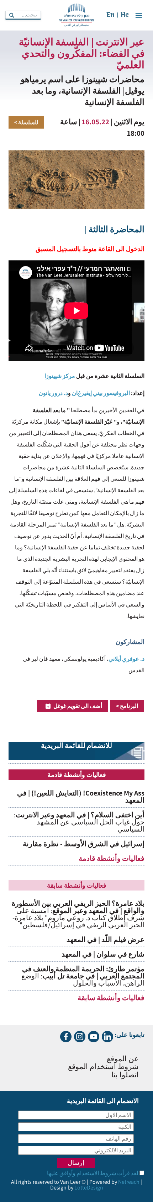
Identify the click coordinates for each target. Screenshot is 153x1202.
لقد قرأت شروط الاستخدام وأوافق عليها (92, 1173)
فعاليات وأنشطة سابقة (111, 997)
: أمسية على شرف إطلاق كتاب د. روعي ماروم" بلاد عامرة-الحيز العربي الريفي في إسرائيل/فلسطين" (78, 914)
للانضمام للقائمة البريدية (76, 746)
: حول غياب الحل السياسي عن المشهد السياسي (79, 822)
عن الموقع (123, 1059)
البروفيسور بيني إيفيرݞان (101, 393)
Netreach (128, 1182)
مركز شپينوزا (59, 376)
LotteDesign (88, 1187)
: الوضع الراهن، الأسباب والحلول (82, 976)
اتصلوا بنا (125, 1075)
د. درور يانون (53, 393)
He (125, 15)
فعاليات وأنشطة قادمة (111, 858)
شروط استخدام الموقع (103, 1067)
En (110, 15)
